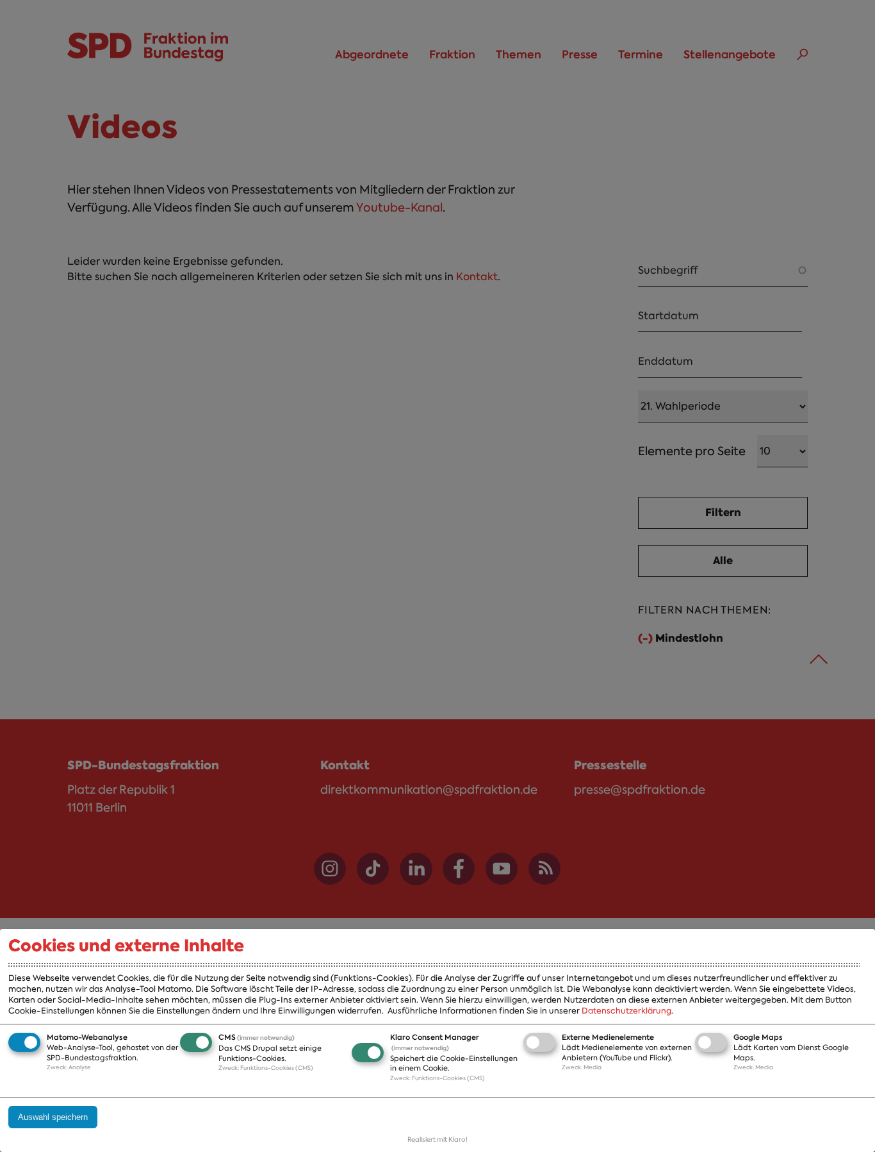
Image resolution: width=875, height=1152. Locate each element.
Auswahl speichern (53, 1117)
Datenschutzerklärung (626, 1010)
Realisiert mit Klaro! (437, 1139)
